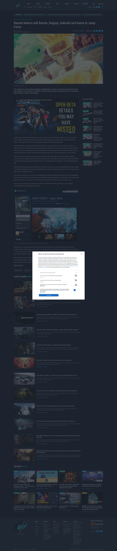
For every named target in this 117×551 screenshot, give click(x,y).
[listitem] (58, 272)
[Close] (82, 254)
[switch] (75, 275)
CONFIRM (48, 295)
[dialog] (58, 275)
